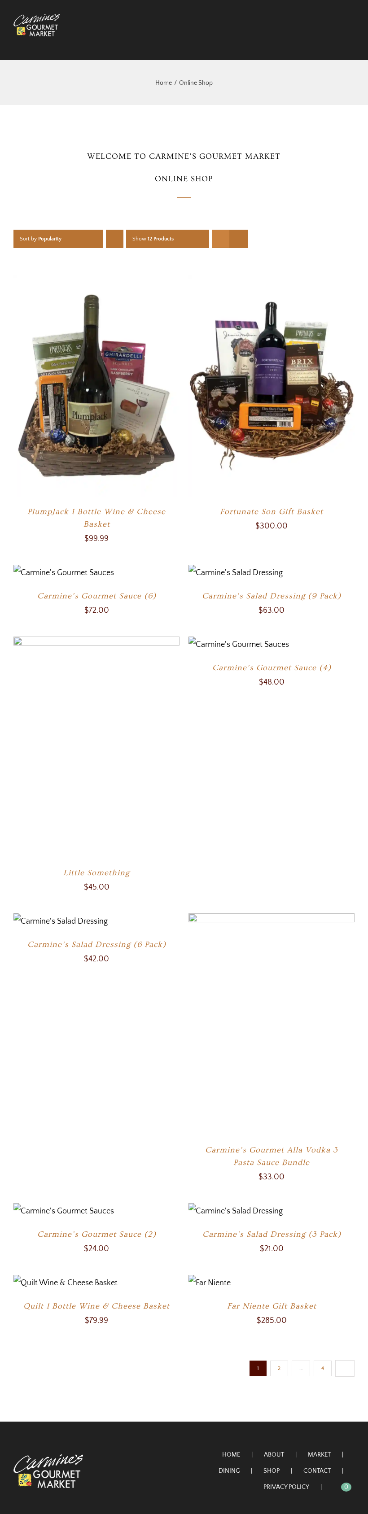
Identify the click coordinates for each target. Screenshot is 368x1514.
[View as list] (238, 239)
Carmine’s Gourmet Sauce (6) (96, 596)
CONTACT (317, 1471)
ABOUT (274, 1454)
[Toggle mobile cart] (334, 41)
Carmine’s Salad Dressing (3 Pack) (271, 1234)
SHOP (271, 1471)
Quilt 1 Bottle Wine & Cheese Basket (96, 1306)
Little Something (96, 872)
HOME (231, 1454)
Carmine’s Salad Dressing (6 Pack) (96, 944)
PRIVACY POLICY (286, 1487)
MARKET (319, 1454)
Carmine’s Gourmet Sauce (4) (271, 667)
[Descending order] (114, 239)
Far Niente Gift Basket (271, 1306)
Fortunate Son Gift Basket (271, 511)
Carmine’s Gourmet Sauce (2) (96, 1234)
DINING (229, 1471)
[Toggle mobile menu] (351, 41)
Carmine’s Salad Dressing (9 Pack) (271, 596)
